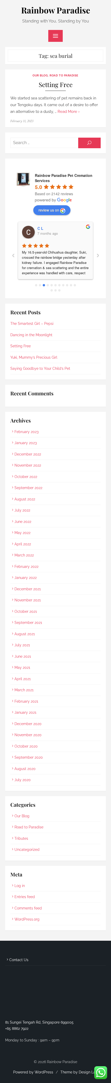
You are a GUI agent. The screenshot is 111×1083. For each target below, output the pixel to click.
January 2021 (25, 712)
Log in (19, 886)
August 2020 (25, 769)
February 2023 (26, 432)
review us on (48, 210)
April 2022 (22, 544)
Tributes (21, 838)
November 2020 (28, 735)
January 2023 (25, 443)
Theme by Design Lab (79, 1072)
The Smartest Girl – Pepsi (31, 323)
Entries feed (24, 897)
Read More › (69, 111)
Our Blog (40, 75)
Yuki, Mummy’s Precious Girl (33, 357)
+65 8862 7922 (16, 1028)
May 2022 (22, 533)
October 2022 (25, 477)
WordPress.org (26, 919)
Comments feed (28, 908)
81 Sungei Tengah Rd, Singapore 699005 (39, 1022)
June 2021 (22, 656)
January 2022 (25, 578)
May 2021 (22, 667)
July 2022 (22, 510)
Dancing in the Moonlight (31, 335)
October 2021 (25, 611)
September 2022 (28, 488)
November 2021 (27, 600)
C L (40, 228)
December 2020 (28, 724)
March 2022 (24, 555)
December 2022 (27, 454)
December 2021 (27, 589)
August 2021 (24, 634)
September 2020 (28, 757)
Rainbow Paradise (55, 9)
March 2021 (24, 690)
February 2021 (26, 701)
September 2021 (28, 623)
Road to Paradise (64, 75)
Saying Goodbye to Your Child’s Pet (40, 368)
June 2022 (22, 522)
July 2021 (22, 645)
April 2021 (22, 679)
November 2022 (27, 465)
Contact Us (18, 960)
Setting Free (56, 85)
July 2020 (22, 780)
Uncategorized (26, 849)
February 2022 (26, 566)
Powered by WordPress (33, 1072)
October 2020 (26, 746)
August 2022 (24, 499)
